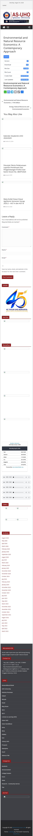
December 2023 (6, 587)
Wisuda (4, 699)
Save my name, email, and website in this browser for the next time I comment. (15, 270)
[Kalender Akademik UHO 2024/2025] (16, 119)
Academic (4, 766)
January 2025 (5, 568)
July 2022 (4, 620)
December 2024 (6, 571)
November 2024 (6, 573)
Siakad (4, 696)
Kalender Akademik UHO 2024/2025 (13, 137)
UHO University (6, 689)
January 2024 (5, 584)
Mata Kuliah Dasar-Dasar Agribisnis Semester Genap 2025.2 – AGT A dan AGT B (14, 201)
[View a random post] (29, 27)
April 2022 (4, 628)
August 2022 (5, 617)
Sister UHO (5, 720)
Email (4, 258)
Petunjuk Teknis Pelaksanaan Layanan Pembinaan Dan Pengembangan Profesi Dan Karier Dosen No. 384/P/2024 (15, 168)
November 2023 (6, 590)
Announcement (6, 770)
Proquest (4, 745)
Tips (3, 787)
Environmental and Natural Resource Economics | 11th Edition (16, 101)
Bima (3, 731)
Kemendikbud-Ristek (8, 685)
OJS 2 (3, 710)
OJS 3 (3, 713)
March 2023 (5, 604)
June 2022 (4, 623)
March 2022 (5, 631)
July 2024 (4, 579)
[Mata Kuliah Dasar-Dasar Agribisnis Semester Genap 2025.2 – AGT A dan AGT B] (16, 182)
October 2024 (5, 576)
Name (4, 250)
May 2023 (4, 601)
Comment (5, 227)
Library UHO (5, 741)
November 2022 (6, 609)
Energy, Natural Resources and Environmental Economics (19, 108)
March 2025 (5, 562)
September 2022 (6, 615)
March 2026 (5, 546)
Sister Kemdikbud (7, 724)
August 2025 (5, 557)
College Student (6, 773)
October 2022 (5, 612)
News (3, 780)
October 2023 (5, 593)
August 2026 (5, 538)
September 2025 (6, 554)
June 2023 (4, 598)
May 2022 (4, 626)
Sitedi (3, 703)
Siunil (3, 752)
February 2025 (6, 565)
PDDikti (4, 734)
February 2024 (6, 582)
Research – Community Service (11, 784)
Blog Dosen (5, 706)
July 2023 (4, 595)
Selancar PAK (5, 755)
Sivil (3, 738)
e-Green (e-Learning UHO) (9, 717)
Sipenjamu (5, 748)
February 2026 (6, 549)
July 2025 (4, 560)
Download (6, 56)
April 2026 (4, 543)
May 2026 (4, 541)
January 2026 (5, 551)
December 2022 (6, 606)
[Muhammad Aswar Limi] (4, 27)
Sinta (3, 727)
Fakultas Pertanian (7, 692)
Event (3, 777)
